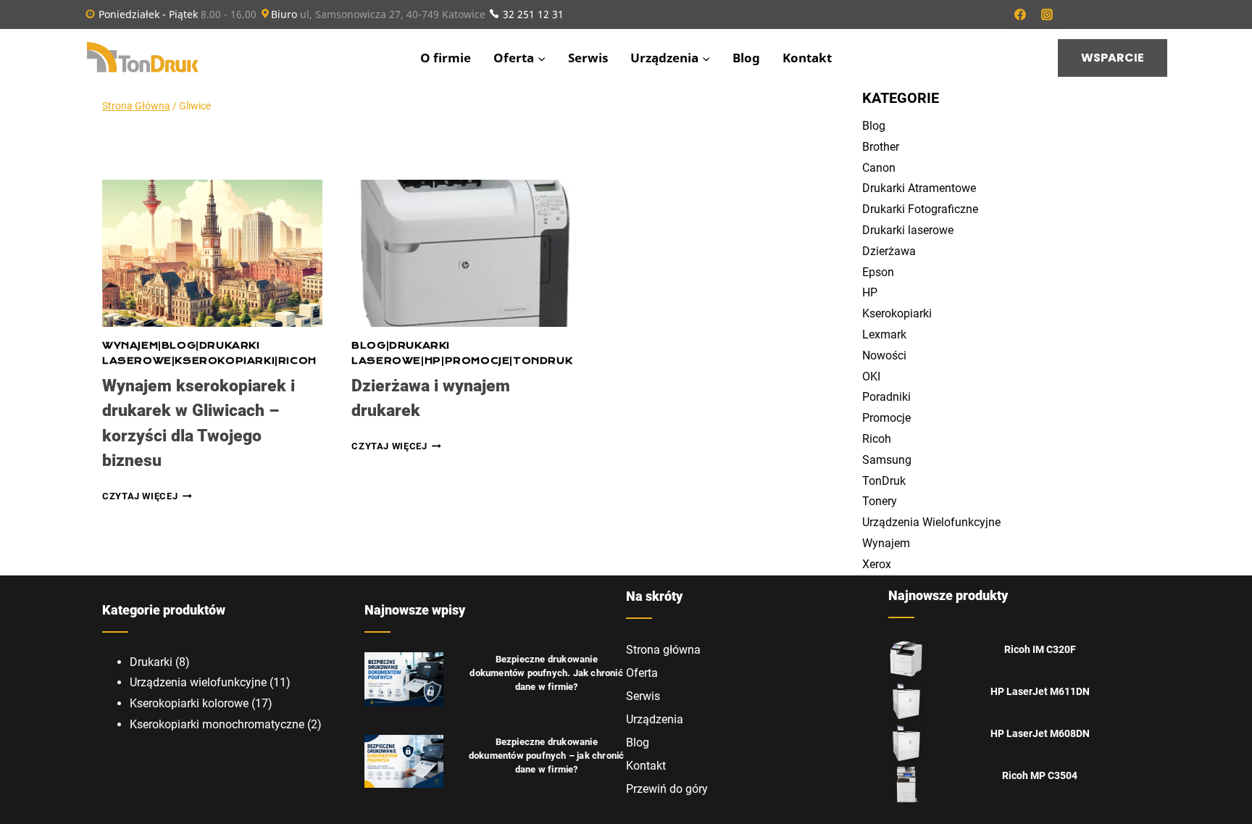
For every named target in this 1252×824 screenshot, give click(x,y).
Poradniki (886, 397)
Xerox (876, 564)
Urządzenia (654, 719)
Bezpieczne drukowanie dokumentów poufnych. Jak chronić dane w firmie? (546, 673)
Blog (746, 57)
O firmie (445, 57)
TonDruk (542, 361)
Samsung (886, 460)
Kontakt (807, 57)
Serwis (588, 57)
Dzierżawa (889, 251)
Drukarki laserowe (907, 230)
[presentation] (212, 253)
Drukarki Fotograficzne (920, 209)
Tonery (879, 501)
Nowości (884, 355)
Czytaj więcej (147, 496)
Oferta (642, 673)
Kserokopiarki (225, 361)
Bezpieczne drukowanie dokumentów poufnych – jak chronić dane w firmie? (547, 755)
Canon (879, 168)
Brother (880, 147)
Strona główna (663, 650)
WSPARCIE (1112, 57)
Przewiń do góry (667, 789)
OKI (871, 376)
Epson (878, 272)
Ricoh (297, 361)
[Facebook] (1020, 14)
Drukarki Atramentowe (919, 188)
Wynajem (130, 345)
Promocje (477, 361)
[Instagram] (1047, 14)
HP (433, 361)
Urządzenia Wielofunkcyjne (931, 522)
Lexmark (884, 334)
